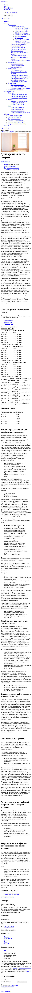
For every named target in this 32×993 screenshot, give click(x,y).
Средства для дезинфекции (16, 120)
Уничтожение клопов (17, 26)
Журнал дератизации (17, 102)
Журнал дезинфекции (18, 104)
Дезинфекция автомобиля (19, 81)
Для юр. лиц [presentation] (8, 322)
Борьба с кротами (16, 67)
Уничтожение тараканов (18, 44)
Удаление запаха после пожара (20, 88)
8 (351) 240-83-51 (12, 12)
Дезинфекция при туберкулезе (20, 77)
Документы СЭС (9, 91)
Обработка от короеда (21, 31)
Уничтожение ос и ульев (22, 34)
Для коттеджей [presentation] (8, 324)
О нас (6, 4)
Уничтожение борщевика (15, 90)
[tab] (17, 320)
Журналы (11, 99)
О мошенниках (5, 161)
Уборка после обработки (11, 169)
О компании (8, 938)
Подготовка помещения (11, 168)
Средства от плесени (14, 119)
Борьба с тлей (19, 38)
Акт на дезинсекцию (17, 107)
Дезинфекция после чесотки (20, 78)
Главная (6, 21)
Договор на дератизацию (19, 96)
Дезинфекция (12, 68)
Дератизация (12, 62)
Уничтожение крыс (17, 64)
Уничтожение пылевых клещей (20, 60)
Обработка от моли (17, 51)
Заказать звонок (5, 991)
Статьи (6, 6)
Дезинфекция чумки (17, 80)
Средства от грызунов (14, 117)
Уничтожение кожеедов (18, 55)
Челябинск (4, 1)
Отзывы (6, 125)
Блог (5, 942)
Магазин (7, 114)
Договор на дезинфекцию (19, 98)
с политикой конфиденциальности (9, 986)
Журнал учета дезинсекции (19, 101)
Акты (9, 106)
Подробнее (27, 971)
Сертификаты (8, 8)
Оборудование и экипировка (16, 124)
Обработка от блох (17, 46)
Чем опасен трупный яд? (11, 894)
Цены (6, 164)
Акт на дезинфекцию (17, 111)
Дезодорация (12, 83)
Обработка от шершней (22, 39)
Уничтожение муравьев (22, 28)
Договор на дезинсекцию (19, 94)
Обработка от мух (20, 41)
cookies (15, 968)
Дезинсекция (12, 25)
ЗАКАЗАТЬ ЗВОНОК (7, 897)
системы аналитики (25, 968)
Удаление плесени (16, 70)
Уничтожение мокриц (18, 47)
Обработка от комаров (21, 33)
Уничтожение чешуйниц (18, 49)
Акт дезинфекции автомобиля (20, 112)
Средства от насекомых (15, 115)
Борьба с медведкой (21, 36)
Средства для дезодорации (16, 122)
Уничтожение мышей (17, 65)
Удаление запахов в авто (18, 86)
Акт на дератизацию (17, 109)
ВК (5, 950)
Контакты (7, 9)
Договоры (11, 93)
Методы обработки (10, 166)
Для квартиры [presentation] (8, 320)
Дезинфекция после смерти (19, 75)
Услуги (6, 23)
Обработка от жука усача (22, 42)
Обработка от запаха (17, 85)
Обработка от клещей (21, 30)
